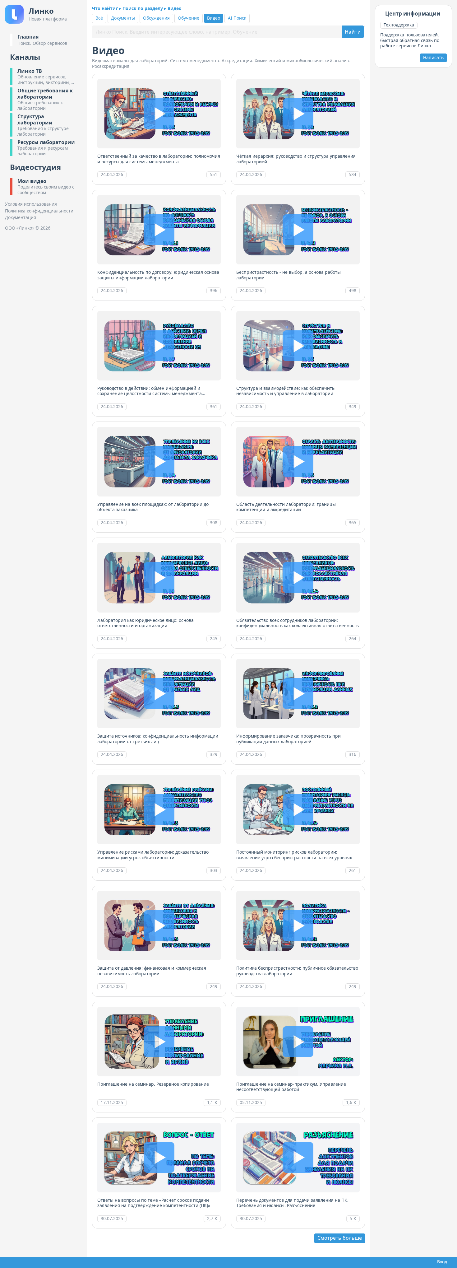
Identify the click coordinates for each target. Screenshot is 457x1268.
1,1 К (212, 1102)
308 (213, 522)
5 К (353, 1218)
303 (213, 870)
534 (352, 174)
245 (213, 638)
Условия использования (31, 204)
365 (352, 522)
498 (352, 290)
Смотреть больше (339, 1237)
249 (213, 986)
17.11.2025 (112, 1102)
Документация (20, 217)
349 (352, 406)
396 (213, 290)
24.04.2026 (112, 174)
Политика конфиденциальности (39, 211)
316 (352, 754)
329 (213, 754)
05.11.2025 (251, 1102)
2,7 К (212, 1218)
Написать (433, 57)
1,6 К (351, 1102)
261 (352, 870)
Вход (441, 1262)
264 (352, 638)
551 (213, 174)
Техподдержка (399, 25)
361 (213, 406)
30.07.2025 (112, 1218)
